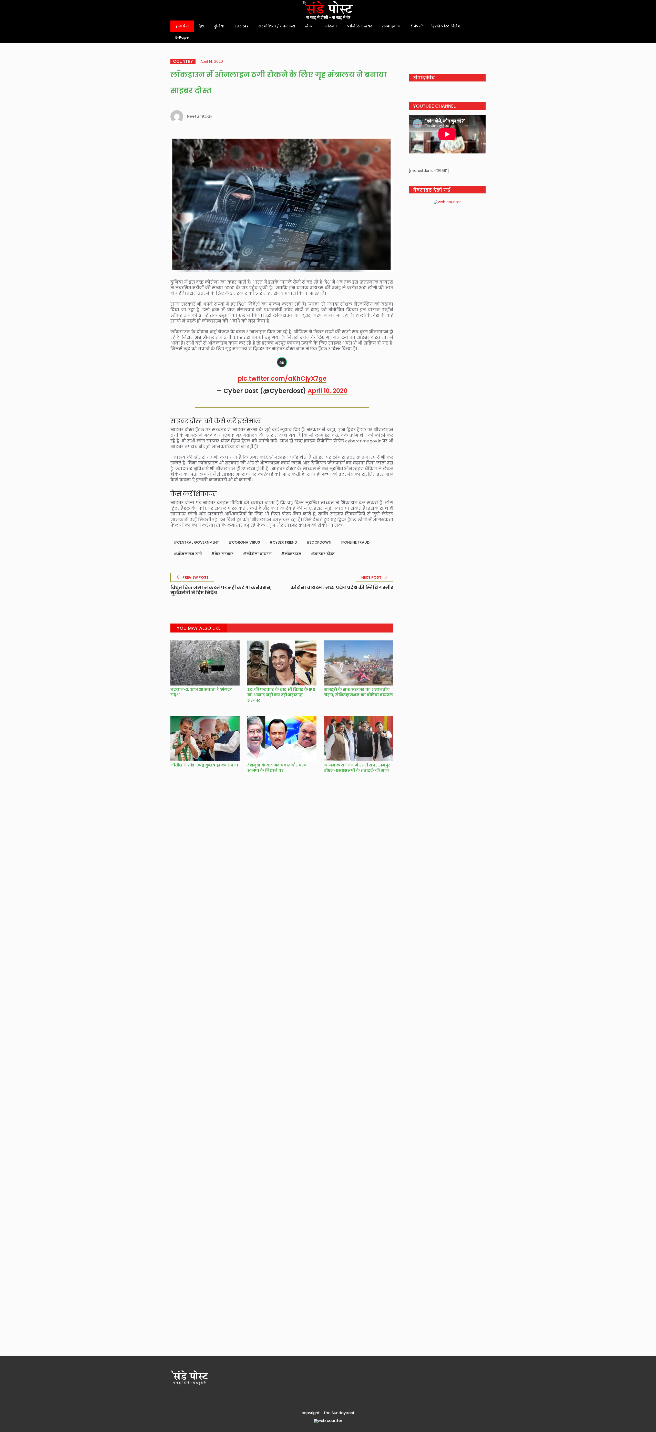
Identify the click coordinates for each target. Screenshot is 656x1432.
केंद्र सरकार (223, 553)
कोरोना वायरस (259, 553)
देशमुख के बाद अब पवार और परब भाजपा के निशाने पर (277, 767)
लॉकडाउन (292, 553)
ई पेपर (415, 26)
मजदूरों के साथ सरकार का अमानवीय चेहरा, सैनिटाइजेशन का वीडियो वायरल (358, 692)
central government (198, 542)
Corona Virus (246, 542)
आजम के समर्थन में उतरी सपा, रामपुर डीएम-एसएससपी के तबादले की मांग (357, 767)
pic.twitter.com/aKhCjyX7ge (282, 378)
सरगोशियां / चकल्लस (276, 26)
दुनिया (219, 26)
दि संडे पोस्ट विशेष (445, 26)
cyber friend (285, 542)
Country (183, 61)
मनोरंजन (329, 26)
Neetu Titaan (199, 116)
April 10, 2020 (327, 391)
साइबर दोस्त (324, 553)
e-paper (182, 37)
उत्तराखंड (241, 26)
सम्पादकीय (391, 26)
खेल (308, 26)
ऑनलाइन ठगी (189, 553)
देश (201, 26)
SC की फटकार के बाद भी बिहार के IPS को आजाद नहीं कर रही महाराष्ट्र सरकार (281, 695)
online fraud (357, 542)
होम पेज (182, 26)
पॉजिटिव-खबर (359, 26)
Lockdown (320, 542)
